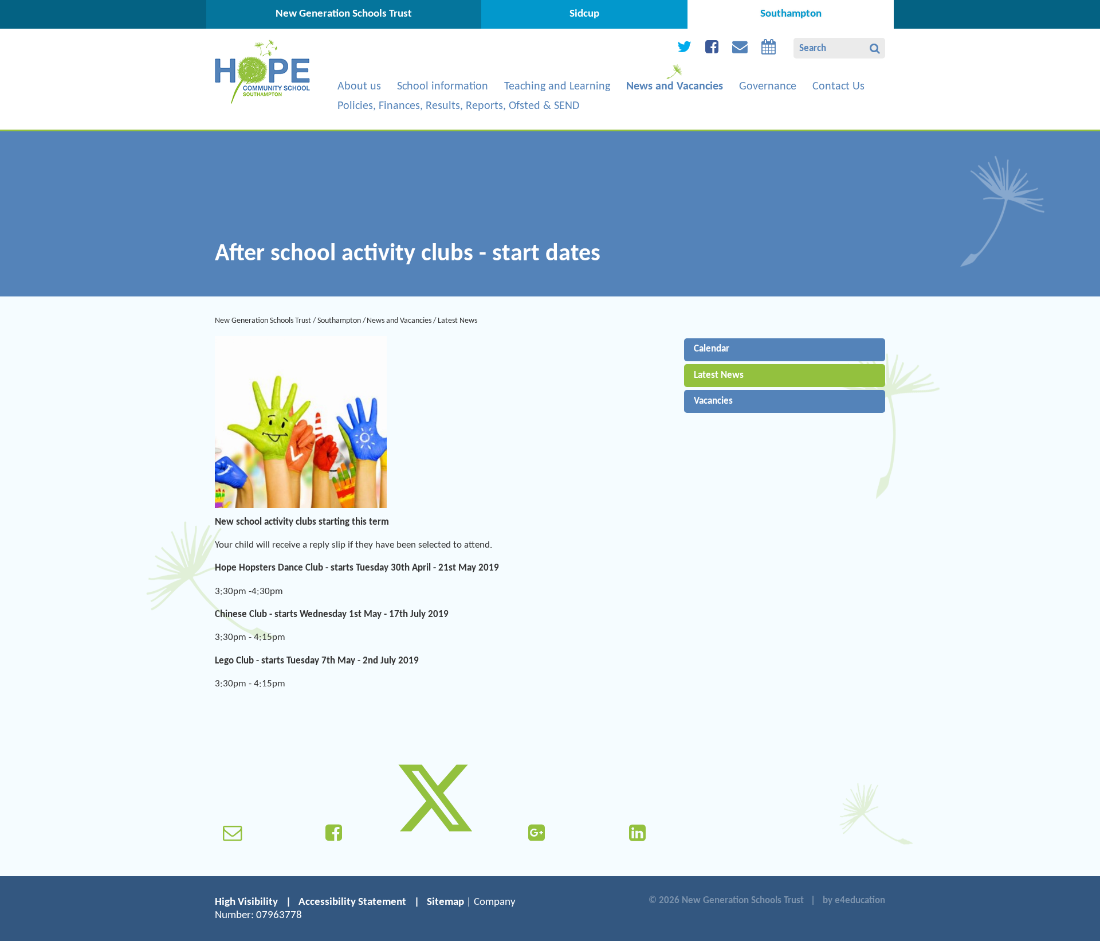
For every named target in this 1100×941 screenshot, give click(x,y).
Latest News (457, 321)
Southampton (339, 321)
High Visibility (246, 902)
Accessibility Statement (352, 902)
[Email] (740, 49)
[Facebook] (711, 49)
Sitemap (445, 902)
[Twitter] (684, 49)
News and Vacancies (399, 321)
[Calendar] (768, 49)
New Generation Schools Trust (263, 321)
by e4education (854, 900)
